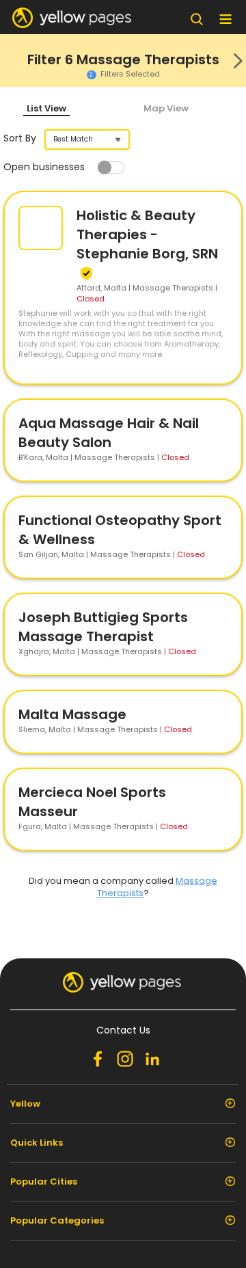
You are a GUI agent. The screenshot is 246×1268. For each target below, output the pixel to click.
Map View (166, 108)
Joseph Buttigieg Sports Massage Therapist (103, 627)
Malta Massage (72, 714)
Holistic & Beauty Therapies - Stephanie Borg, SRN (147, 234)
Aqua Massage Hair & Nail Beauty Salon (108, 433)
